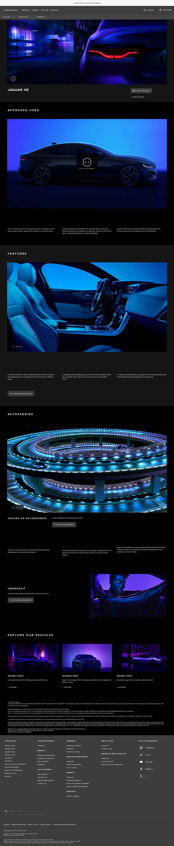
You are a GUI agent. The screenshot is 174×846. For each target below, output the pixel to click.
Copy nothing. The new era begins (87, 3)
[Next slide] (21, 347)
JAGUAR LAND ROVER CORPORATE (64, 824)
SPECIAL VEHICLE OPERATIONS (15, 764)
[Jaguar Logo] (10, 10)
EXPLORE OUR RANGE (12, 767)
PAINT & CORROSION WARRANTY (77, 786)
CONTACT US (42, 783)
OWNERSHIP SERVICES (73, 746)
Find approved (143, 91)
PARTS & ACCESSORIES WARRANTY (77, 783)
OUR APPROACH (43, 774)
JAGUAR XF (8, 761)
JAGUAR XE (8, 758)
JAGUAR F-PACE (10, 746)
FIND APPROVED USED (23, 394)
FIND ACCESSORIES (66, 525)
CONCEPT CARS (107, 749)
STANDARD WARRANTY (73, 780)
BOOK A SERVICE (43, 761)
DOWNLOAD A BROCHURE (46, 755)
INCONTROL (70, 749)
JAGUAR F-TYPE (10, 755)
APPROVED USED (10, 773)
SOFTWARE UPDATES (73, 752)
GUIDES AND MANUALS (74, 764)
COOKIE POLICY (46, 824)
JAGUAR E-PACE (10, 749)
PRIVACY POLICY (33, 824)
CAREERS (7, 824)
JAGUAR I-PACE (10, 752)
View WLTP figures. (14, 702)
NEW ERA (8, 776)
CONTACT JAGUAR (72, 796)
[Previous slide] (13, 347)
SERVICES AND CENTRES (46, 780)
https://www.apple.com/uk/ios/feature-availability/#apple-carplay (103, 711)
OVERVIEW (41, 746)
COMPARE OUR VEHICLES (46, 758)
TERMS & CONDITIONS (18, 824)
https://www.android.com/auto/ (93, 713)
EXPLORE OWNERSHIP (22, 600)
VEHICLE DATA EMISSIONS (13, 770)
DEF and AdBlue (71, 767)
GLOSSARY (41, 764)
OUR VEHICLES (42, 777)
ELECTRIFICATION (107, 761)
